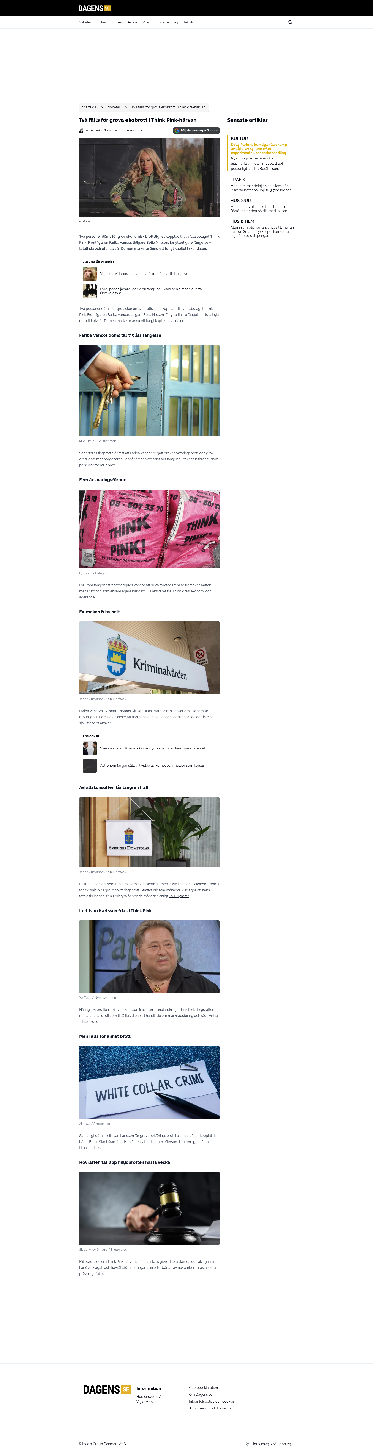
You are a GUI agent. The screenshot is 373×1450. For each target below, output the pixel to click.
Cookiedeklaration (203, 1388)
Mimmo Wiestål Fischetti (101, 130)
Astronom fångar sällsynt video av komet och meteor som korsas (152, 765)
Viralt (146, 22)
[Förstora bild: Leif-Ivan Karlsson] (214, 926)
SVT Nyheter (179, 896)
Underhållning (167, 22)
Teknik (188, 22)
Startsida (89, 107)
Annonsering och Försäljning (211, 1408)
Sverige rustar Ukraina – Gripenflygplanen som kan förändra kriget (152, 748)
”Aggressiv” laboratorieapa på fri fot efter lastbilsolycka (143, 274)
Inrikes (101, 22)
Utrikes (117, 22)
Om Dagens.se (200, 1394)
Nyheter (85, 22)
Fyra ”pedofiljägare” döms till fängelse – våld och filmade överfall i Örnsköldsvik (152, 291)
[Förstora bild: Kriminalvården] (214, 627)
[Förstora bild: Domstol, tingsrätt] (214, 803)
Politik (132, 22)
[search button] (290, 22)
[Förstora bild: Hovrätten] (214, 1177)
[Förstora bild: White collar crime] (214, 1052)
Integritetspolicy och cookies (212, 1401)
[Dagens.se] (186, 8)
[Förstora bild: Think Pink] (214, 495)
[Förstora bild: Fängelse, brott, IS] (214, 351)
